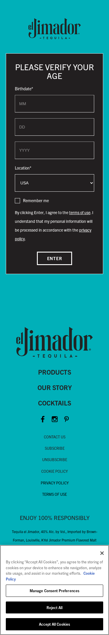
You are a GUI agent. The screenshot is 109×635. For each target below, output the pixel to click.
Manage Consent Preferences (54, 590)
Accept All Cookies (54, 624)
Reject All (54, 607)
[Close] (102, 553)
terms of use (79, 212)
